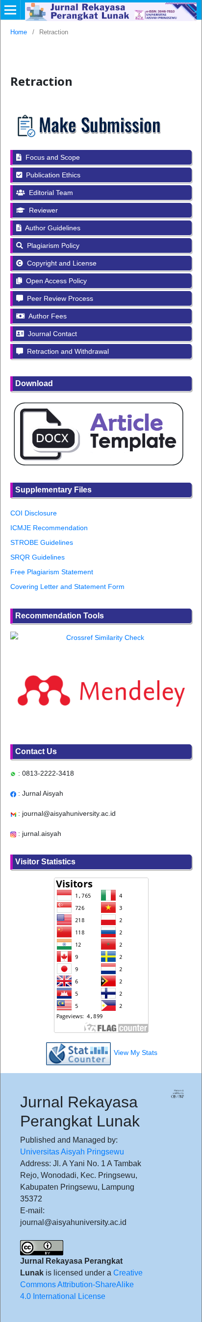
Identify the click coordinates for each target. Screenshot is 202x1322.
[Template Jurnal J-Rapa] (98, 433)
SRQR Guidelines (37, 557)
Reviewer (42, 210)
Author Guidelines (52, 228)
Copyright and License (61, 263)
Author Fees (47, 316)
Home (18, 32)
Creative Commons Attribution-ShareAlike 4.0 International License (81, 1284)
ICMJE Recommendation (49, 528)
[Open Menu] (10, 10)
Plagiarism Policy (52, 245)
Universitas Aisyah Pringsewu (72, 1152)
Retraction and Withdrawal (67, 351)
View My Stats (135, 1053)
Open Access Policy (55, 281)
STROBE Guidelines (41, 542)
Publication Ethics (52, 175)
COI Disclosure (33, 513)
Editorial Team (50, 192)
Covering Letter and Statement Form (67, 586)
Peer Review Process (59, 298)
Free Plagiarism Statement (51, 572)
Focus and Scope (52, 157)
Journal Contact (51, 334)
